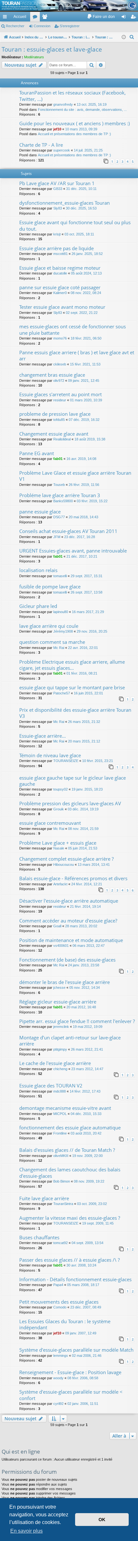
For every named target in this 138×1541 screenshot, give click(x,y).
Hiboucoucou (63, 864)
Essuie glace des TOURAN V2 (50, 1085)
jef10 (57, 129)
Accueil (19, 16)
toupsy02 (60, 789)
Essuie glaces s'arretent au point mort (60, 394)
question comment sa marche (52, 642)
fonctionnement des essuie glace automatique (70, 1127)
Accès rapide (6, 17)
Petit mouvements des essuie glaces (59, 1302)
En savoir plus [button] (26, 1531)
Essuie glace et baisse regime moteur (59, 268)
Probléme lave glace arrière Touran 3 (59, 495)
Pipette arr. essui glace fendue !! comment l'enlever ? (77, 1021)
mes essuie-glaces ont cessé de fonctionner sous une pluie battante (72, 329)
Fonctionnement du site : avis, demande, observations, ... (82, 109)
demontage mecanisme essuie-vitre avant (65, 1108)
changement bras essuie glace (52, 375)
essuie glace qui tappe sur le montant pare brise (72, 687)
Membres (45, 17)
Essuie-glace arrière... (42, 736)
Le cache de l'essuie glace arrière (55, 1063)
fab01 (58, 459)
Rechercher (15, 26)
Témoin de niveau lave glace (50, 755)
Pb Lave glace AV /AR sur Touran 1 (57, 183)
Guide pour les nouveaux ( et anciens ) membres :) (74, 123)
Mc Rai (58, 648)
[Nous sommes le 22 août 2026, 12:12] (124, 37)
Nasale (58, 848)
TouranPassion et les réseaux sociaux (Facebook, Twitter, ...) (72, 95)
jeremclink (61, 1027)
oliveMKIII (60, 1156)
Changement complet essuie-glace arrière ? (66, 859)
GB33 (57, 189)
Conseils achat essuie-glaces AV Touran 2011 (68, 531)
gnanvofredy (63, 104)
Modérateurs (34, 57)
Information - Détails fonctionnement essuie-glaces (75, 1279)
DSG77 (59, 517)
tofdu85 (59, 420)
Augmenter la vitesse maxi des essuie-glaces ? (69, 1218)
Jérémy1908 (63, 631)
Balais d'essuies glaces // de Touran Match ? (67, 1150)
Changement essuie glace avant (53, 433)
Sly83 (57, 208)
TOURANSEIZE (65, 761)
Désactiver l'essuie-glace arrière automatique (68, 901)
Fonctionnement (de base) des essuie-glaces (67, 959)
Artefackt (60, 884)
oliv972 (58, 380)
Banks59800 (63, 501)
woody (58, 1378)
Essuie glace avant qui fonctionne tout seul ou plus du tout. (75, 225)
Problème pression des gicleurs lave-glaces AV (70, 803)
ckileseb (59, 364)
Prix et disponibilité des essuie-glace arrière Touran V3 (75, 713)
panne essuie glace (40, 511)
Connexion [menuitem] (124, 17)
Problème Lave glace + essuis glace (57, 843)
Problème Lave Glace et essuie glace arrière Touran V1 (75, 476)
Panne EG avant (36, 453)
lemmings (60, 1355)
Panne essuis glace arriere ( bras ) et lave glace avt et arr (76, 355)
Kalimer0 (60, 293)
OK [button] (102, 1519)
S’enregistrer (70, 26)
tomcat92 (60, 1243)
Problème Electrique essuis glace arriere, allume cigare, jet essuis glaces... (72, 665)
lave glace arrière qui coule (48, 626)
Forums (36, 17)
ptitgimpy (60, 1049)
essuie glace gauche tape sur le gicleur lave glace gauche (72, 781)
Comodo (59, 1307)
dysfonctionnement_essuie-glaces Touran (64, 203)
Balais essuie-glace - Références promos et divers (73, 878)
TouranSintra (63, 1204)
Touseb (59, 485)
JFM (56, 537)
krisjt (57, 234)
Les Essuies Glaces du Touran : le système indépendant (64, 1324)
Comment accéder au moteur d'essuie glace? (68, 920)
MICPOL (60, 1114)
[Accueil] (69, 5)
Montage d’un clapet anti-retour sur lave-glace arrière (70, 1040)
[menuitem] (101, 16)
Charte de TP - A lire (41, 145)
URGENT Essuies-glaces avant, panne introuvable (73, 550)
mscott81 (60, 254)
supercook (61, 150)
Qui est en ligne (21, 1451)
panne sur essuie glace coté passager (59, 287)
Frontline (60, 1133)
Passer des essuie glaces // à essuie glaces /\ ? (69, 1260)
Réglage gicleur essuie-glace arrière (57, 1001)
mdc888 (59, 1091)
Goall (57, 926)
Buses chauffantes (39, 1237)
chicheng (60, 1069)
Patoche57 (61, 693)
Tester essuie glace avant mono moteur (62, 307)
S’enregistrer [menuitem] (134, 17)
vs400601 (61, 945)
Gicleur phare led (38, 606)
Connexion (42, 26)
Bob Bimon (61, 1181)
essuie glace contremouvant (50, 823)
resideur (59, 400)
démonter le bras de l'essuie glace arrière (64, 982)
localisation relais (38, 570)
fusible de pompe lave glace (50, 586)
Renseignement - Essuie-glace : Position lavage (70, 1372)
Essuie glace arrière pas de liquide (56, 248)
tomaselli (60, 576)
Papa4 (58, 1285)
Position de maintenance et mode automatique (71, 940)
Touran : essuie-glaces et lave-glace (52, 49)
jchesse (59, 987)
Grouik (58, 809)
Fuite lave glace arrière (44, 1198)
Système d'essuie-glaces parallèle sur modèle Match (76, 1350)
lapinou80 (60, 612)
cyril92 (58, 1404)
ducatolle (60, 273)
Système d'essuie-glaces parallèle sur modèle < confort (71, 1395)
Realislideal (62, 439)
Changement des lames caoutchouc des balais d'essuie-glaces (69, 1172)
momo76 (60, 338)
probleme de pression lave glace (55, 414)
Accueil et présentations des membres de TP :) (74, 134)
